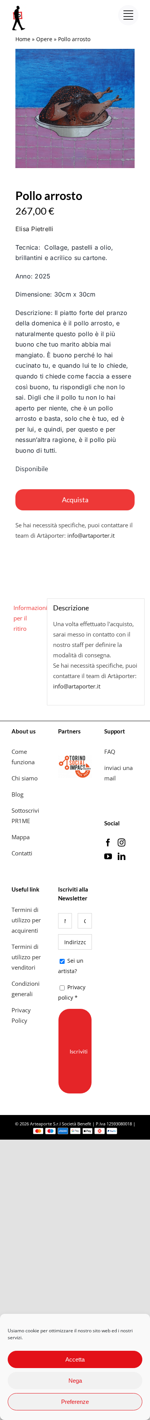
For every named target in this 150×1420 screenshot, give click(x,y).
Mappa (21, 837)
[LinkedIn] (121, 856)
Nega (75, 1380)
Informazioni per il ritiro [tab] (27, 618)
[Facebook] (108, 843)
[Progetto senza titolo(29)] (75, 108)
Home (22, 39)
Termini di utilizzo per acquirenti (26, 920)
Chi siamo (25, 778)
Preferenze (75, 1401)
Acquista (75, 499)
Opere (44, 39)
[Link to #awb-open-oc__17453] (128, 15)
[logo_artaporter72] (19, 6)
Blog (17, 794)
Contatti (22, 853)
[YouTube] (108, 856)
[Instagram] (121, 843)
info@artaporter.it (91, 535)
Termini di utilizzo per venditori (26, 957)
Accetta (75, 1359)
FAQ (109, 751)
